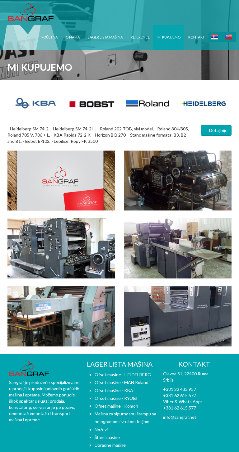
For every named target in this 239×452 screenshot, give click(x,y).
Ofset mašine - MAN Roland (121, 382)
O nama (73, 37)
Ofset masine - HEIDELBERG (123, 374)
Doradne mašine (110, 445)
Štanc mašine (107, 437)
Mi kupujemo (168, 37)
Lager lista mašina (105, 37)
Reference (140, 37)
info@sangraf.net (179, 417)
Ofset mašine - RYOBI (116, 398)
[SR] (215, 37)
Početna (49, 37)
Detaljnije (217, 130)
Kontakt (196, 37)
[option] (35, 104)
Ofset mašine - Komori (116, 406)
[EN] (229, 37)
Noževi (101, 429)
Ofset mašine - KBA (114, 390)
